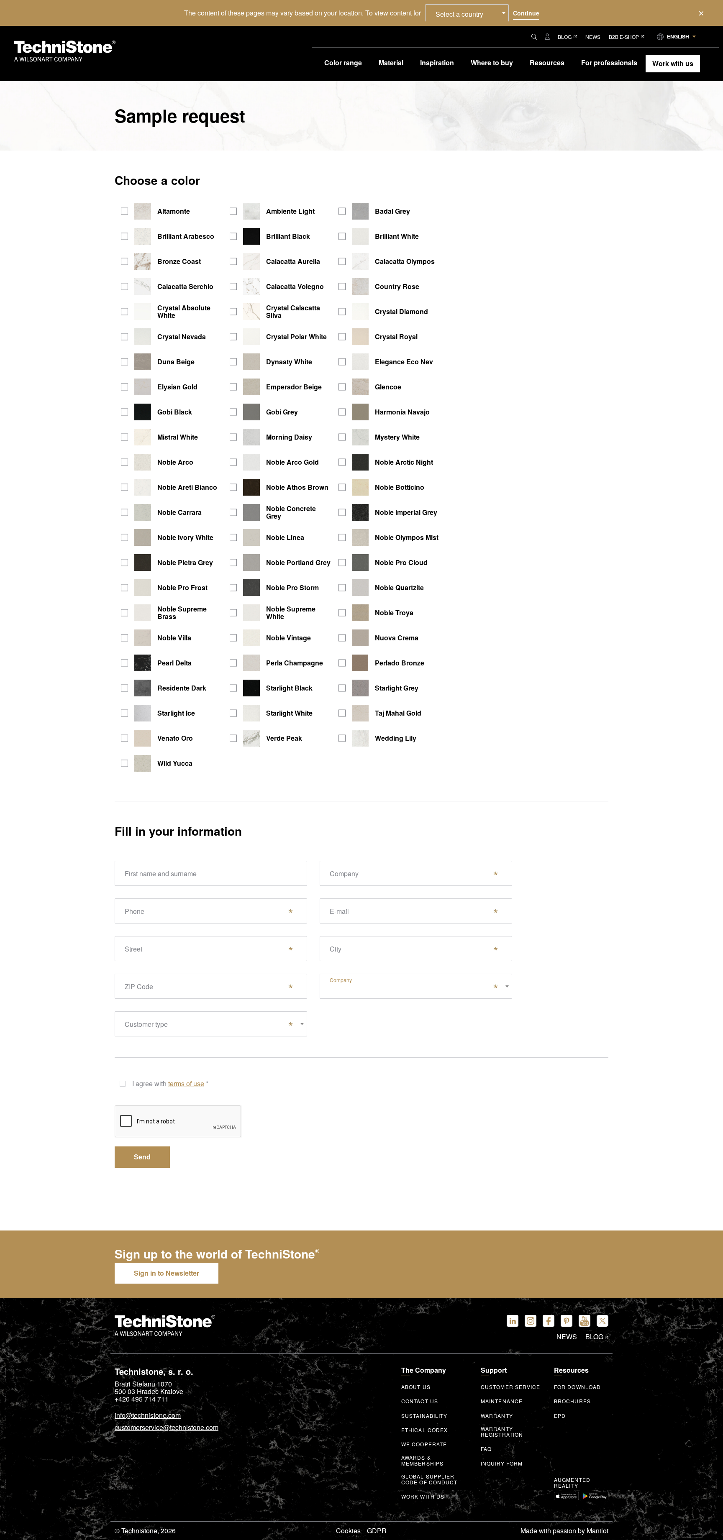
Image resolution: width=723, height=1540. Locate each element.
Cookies (348, 1531)
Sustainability (424, 1416)
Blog (565, 36)
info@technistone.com (148, 1416)
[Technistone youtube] (584, 1321)
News (592, 36)
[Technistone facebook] (548, 1321)
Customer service (511, 1387)
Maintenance (502, 1401)
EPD (560, 1416)
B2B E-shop (624, 36)
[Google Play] (594, 1496)
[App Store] (566, 1496)
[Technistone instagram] (530, 1321)
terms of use (186, 1083)
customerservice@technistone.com (166, 1428)
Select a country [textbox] (459, 14)
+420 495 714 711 (142, 1399)
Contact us (419, 1401)
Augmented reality (572, 1483)
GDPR (377, 1531)
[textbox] (416, 978)
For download (577, 1387)
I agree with (170, 1083)
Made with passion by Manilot (564, 1531)
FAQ (486, 1449)
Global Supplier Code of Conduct (429, 1479)
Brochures (572, 1401)
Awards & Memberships (422, 1460)
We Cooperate (424, 1444)
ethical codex (424, 1430)
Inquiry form (502, 1463)
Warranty (497, 1416)
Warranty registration (502, 1432)
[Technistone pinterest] (566, 1321)
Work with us (422, 1496)
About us (416, 1387)
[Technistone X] (602, 1321)
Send (142, 1156)
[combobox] (467, 13)
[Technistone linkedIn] (512, 1321)
